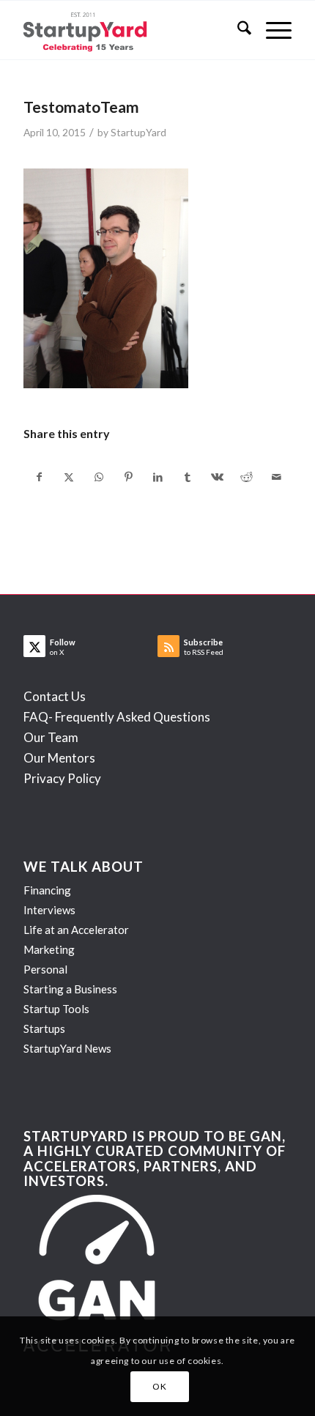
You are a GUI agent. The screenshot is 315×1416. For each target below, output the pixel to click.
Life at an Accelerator (76, 929)
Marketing (49, 949)
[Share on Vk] (217, 477)
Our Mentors (59, 758)
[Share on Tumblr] (187, 477)
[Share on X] (69, 477)
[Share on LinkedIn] (158, 477)
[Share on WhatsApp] (98, 477)
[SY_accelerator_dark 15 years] (130, 30)
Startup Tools (56, 1008)
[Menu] (271, 30)
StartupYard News (67, 1048)
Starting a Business (70, 989)
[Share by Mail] (276, 477)
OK (159, 1386)
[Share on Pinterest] (128, 477)
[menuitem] (237, 30)
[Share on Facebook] (38, 477)
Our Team (50, 737)
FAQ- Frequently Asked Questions (116, 716)
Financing (47, 890)
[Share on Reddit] (246, 477)
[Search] (237, 30)
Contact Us (54, 696)
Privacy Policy (62, 778)
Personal (45, 969)
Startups (44, 1028)
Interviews (49, 909)
